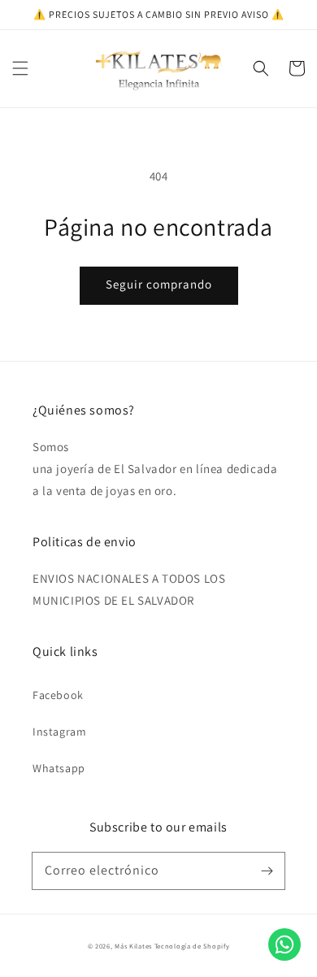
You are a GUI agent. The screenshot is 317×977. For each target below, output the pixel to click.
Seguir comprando (159, 284)
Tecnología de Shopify (192, 945)
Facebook (58, 695)
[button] (20, 68)
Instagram (59, 731)
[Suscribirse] (266, 870)
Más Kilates (133, 945)
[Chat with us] (284, 956)
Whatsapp (59, 768)
